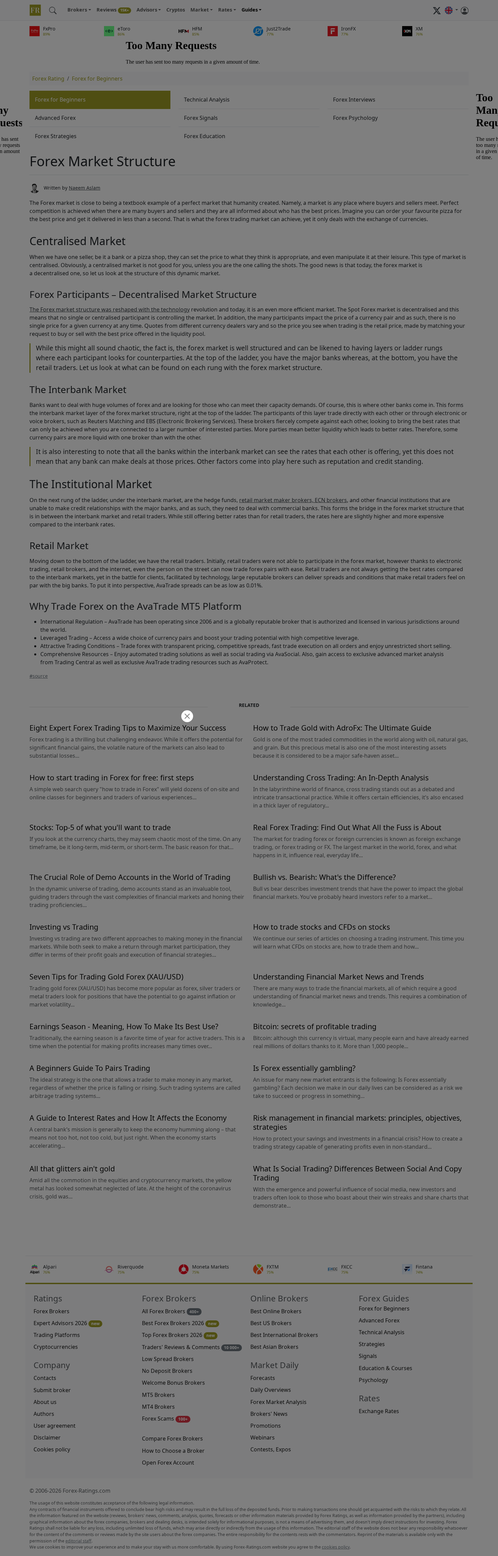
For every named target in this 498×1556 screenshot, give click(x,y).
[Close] (186, 716)
